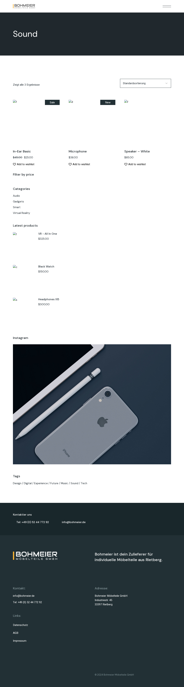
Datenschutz (20, 625)
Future (54, 483)
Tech (84, 483)
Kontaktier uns (22, 514)
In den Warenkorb (36, 118)
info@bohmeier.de (23, 596)
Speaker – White (137, 151)
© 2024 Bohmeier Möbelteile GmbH (114, 674)
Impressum (19, 641)
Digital (28, 483)
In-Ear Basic (22, 151)
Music (64, 483)
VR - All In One (47, 234)
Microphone (78, 151)
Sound (74, 483)
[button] (36, 129)
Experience (41, 483)
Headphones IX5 (48, 299)
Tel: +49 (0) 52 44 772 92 (27, 602)
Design (17, 483)
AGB (15, 633)
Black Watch (46, 266)
